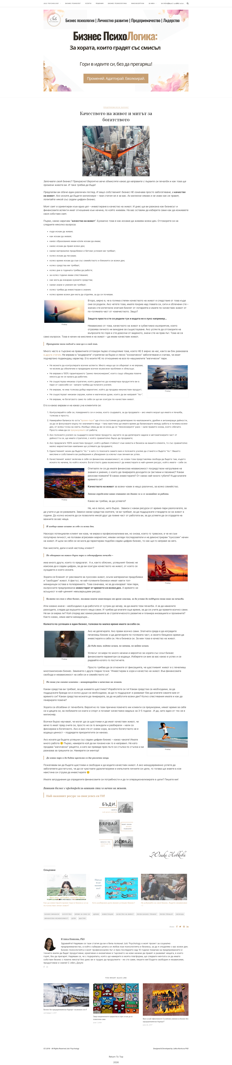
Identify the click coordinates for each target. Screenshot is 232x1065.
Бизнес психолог (73, 3)
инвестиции (107, 914)
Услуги (88, 3)
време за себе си (82, 914)
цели (73, 918)
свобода (180, 914)
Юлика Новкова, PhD (73, 939)
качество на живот (125, 914)
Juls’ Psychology (51, 3)
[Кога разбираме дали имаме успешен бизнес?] (115, 887)
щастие (82, 918)
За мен (152, 3)
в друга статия (52, 354)
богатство (67, 914)
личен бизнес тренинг (147, 914)
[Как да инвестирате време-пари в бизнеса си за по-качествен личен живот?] (67, 887)
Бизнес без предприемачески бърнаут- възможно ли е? (65, 1009)
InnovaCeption (137, 3)
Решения (100, 3)
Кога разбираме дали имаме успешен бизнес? (113, 903)
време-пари (87, 420)
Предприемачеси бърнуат (116, 107)
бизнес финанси (52, 914)
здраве (96, 914)
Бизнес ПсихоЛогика (117, 3)
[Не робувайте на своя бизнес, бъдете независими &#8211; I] (164, 887)
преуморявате (78, 430)
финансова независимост (56, 918)
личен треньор (166, 914)
